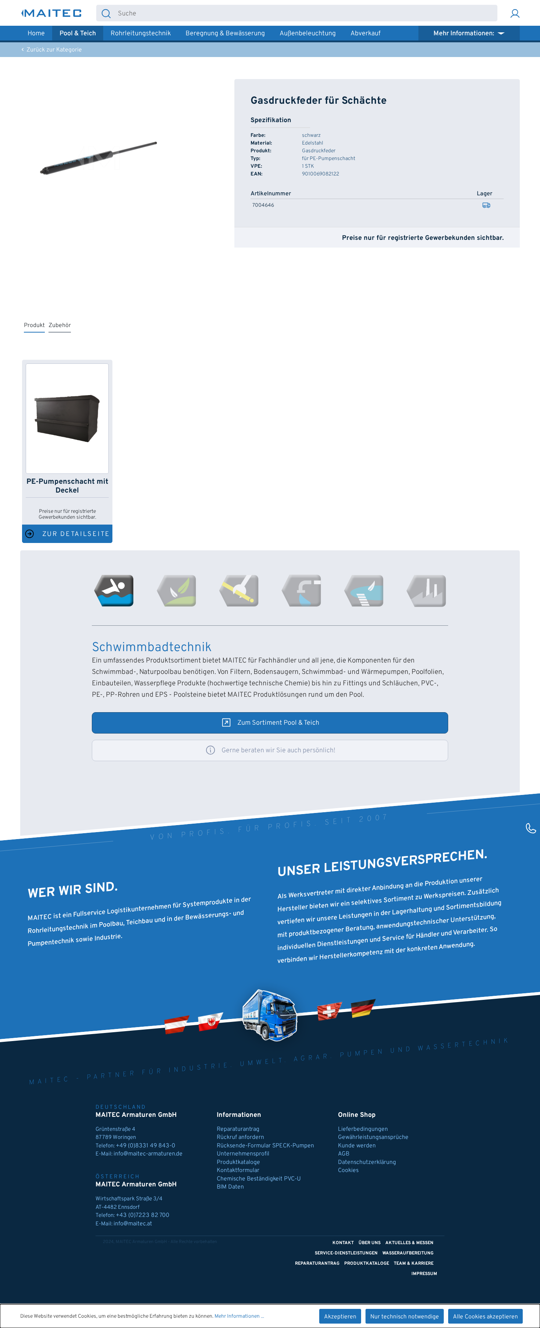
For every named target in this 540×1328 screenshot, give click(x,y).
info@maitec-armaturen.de (148, 1154)
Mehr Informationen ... (239, 1316)
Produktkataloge (238, 1162)
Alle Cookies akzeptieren (485, 1317)
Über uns (370, 1243)
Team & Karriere (413, 1264)
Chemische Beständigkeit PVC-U (259, 1179)
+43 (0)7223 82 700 (142, 1215)
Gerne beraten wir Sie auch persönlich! (278, 750)
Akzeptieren (340, 1317)
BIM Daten (230, 1187)
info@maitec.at (133, 1224)
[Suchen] (106, 13)
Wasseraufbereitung (407, 1253)
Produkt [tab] (34, 325)
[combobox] (306, 13)
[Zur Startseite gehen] (51, 13)
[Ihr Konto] (515, 13)
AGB (343, 1154)
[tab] (114, 591)
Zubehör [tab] (59, 325)
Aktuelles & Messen (409, 1243)
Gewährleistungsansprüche (373, 1137)
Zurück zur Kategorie (53, 50)
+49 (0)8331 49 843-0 (146, 1146)
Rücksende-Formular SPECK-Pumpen (265, 1146)
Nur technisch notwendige (404, 1317)
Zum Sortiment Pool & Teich (278, 723)
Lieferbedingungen (363, 1129)
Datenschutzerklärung (367, 1162)
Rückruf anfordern (240, 1137)
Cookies (348, 1170)
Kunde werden (357, 1146)
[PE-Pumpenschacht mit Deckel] (67, 418)
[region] (98, 158)
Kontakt (343, 1243)
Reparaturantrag (238, 1129)
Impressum (424, 1274)
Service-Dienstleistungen (346, 1253)
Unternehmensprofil (243, 1154)
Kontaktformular (238, 1170)
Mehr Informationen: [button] (464, 33)
